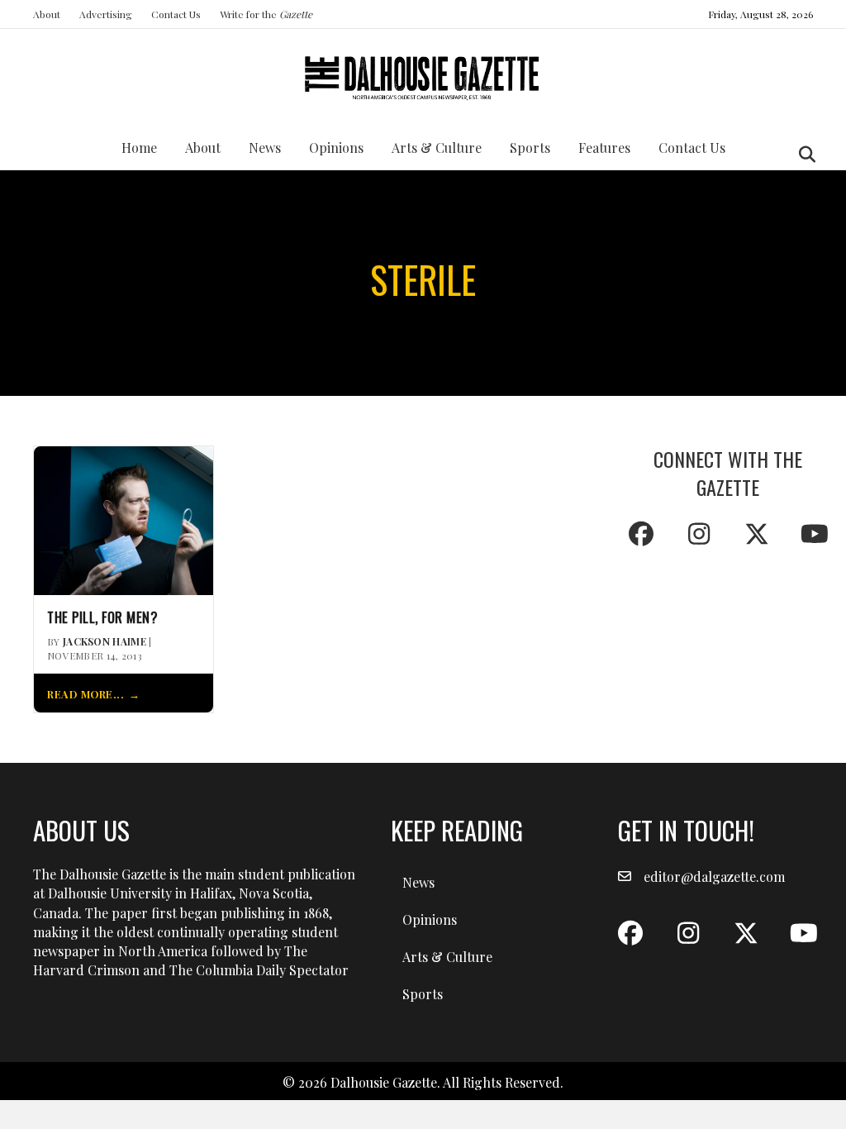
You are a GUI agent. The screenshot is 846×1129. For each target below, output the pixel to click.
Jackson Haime (104, 641)
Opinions (336, 147)
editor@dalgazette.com (714, 876)
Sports (530, 147)
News (265, 147)
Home (139, 147)
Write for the (266, 14)
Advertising (105, 14)
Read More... (85, 694)
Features (604, 147)
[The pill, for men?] (123, 518)
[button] (641, 534)
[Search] (802, 154)
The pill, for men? (102, 617)
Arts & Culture (437, 147)
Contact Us (176, 14)
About (46, 14)
